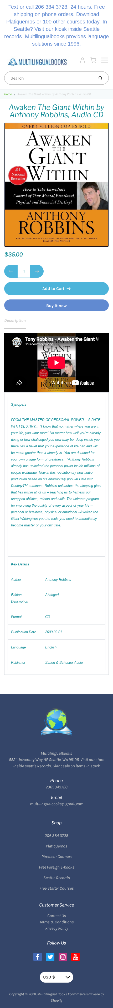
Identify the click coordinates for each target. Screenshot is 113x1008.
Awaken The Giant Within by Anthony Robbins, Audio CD (54, 94)
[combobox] (48, 78)
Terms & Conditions (56, 921)
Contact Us (56, 915)
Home (8, 94)
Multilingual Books (52, 994)
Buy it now (56, 305)
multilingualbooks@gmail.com (56, 803)
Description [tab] (15, 320)
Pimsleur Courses (57, 856)
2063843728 (56, 786)
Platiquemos (56, 846)
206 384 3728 (56, 835)
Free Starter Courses (56, 888)
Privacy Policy (56, 928)
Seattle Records (56, 877)
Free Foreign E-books (56, 867)
